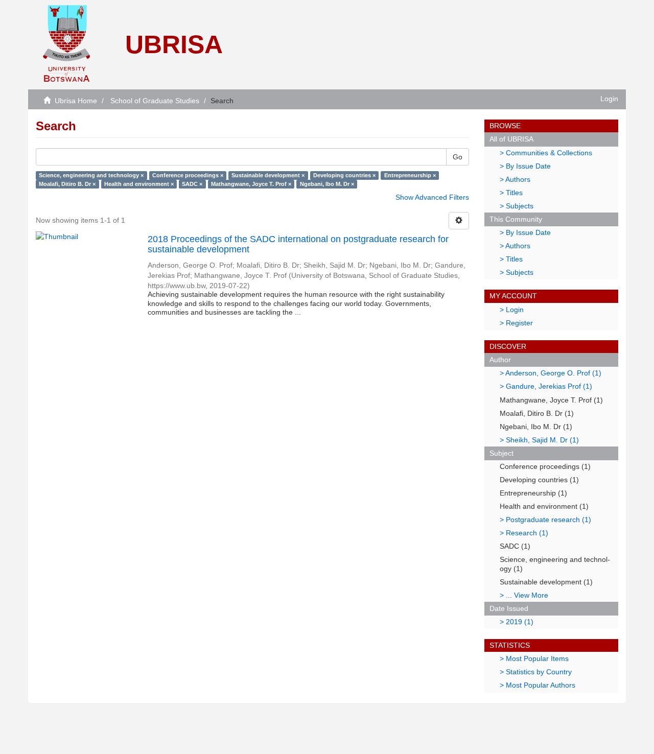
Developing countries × (344, 175)
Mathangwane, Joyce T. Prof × (251, 184)
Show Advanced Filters (432, 197)
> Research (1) (524, 533)
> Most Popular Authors (537, 685)
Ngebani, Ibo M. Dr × (327, 184)
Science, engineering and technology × (91, 175)
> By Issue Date (525, 166)
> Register (516, 323)
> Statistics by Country (536, 672)
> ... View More (524, 595)
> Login (512, 309)
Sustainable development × (268, 175)
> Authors (515, 179)
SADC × (192, 184)
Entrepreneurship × (410, 175)
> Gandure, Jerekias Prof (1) (546, 386)
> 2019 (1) (516, 622)
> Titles (511, 192)
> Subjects (516, 206)
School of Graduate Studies (154, 101)
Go (457, 157)
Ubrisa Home (76, 101)
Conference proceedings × (187, 175)
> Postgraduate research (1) (545, 519)
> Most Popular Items (534, 658)
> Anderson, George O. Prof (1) (550, 373)
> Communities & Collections (546, 153)
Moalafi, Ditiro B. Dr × (67, 184)
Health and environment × (139, 184)
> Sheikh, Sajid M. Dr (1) (539, 440)
